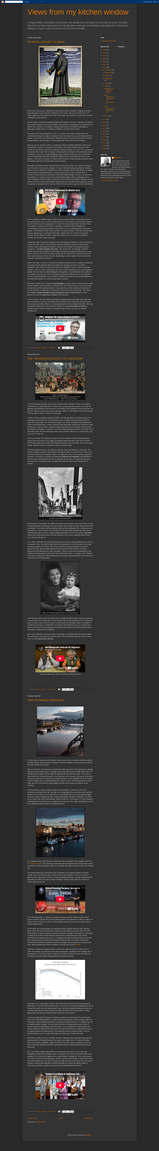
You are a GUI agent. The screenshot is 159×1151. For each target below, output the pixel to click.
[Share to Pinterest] (72, 348)
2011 (105, 143)
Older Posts (89, 1118)
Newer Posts (32, 1118)
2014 (105, 134)
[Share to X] (68, 348)
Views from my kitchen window (77, 12)
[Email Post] (59, 347)
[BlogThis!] (65, 348)
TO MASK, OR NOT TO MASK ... (47, 41)
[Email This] (63, 348)
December (108, 70)
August (107, 83)
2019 (105, 119)
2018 (105, 122)
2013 (105, 137)
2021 (105, 64)
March (107, 116)
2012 (105, 140)
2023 (105, 59)
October (107, 76)
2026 (105, 50)
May (106, 86)
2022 (105, 61)
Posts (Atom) (41, 1122)
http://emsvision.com (109, 41)
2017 (105, 125)
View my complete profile (109, 180)
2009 (105, 148)
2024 (105, 56)
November (108, 73)
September (108, 78)
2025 (105, 53)
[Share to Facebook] (70, 348)
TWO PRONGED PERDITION (45, 700)
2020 (105, 67)
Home (61, 1118)
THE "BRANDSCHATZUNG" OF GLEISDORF (55, 358)
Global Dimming (35, 863)
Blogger (88, 1135)
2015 (105, 131)
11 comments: (51, 347)
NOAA (77, 944)
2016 (105, 128)
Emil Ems (117, 158)
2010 (105, 145)
